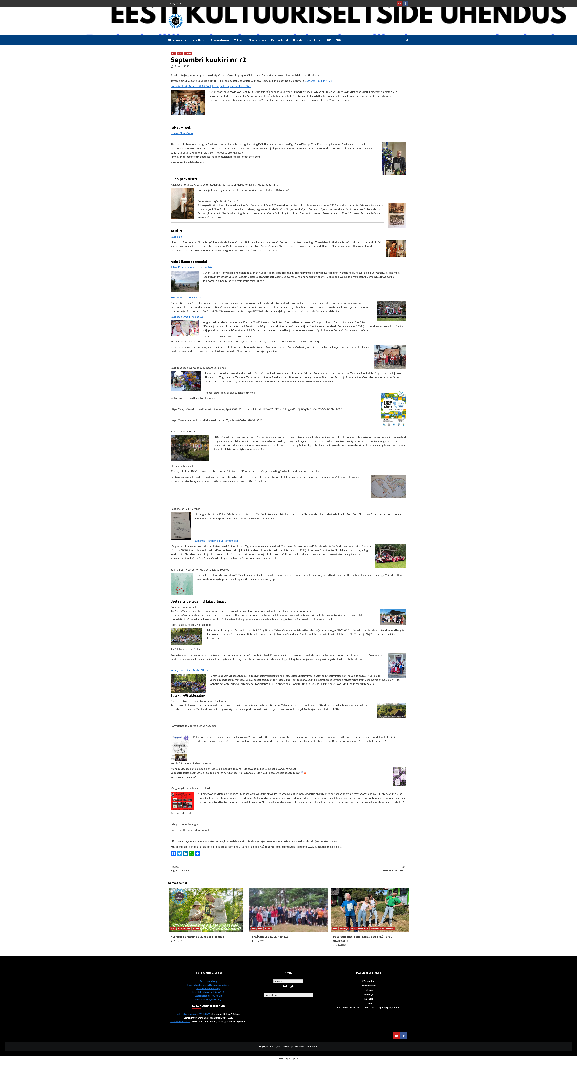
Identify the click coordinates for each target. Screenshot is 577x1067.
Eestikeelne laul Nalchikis (185, 508)
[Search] (407, 40)
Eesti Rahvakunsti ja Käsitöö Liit (208, 992)
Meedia (196, 40)
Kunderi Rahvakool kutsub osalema (191, 763)
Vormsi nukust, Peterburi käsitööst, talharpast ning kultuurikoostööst (211, 86)
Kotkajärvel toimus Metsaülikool (189, 670)
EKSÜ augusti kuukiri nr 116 (270, 936)
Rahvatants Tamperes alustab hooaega (193, 725)
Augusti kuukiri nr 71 (181, 868)
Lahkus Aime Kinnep (182, 133)
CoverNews (298, 1046)
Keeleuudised (369, 985)
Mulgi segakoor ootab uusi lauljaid (190, 788)
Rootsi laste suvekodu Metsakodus (191, 624)
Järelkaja (344, 928)
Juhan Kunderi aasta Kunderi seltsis (191, 267)
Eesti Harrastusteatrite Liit (208, 995)
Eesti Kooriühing (208, 981)
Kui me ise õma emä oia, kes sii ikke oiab (197, 936)
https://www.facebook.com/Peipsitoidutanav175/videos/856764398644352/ (216, 420)
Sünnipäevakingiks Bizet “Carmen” (218, 201)
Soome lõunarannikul (183, 431)
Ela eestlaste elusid (182, 465)
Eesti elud (176, 236)
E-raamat (368, 1003)
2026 (253, 928)
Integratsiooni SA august (185, 824)
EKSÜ (180, 53)
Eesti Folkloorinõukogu (208, 988)
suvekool (390, 928)
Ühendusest (175, 40)
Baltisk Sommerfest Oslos (185, 649)
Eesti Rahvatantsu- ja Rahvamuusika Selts (208, 984)
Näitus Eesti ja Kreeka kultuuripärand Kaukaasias (199, 701)
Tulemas (239, 40)
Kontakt (312, 40)
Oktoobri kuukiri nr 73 (394, 868)
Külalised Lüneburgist (183, 607)
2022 (173, 53)
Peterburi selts (377, 928)
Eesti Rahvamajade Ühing (208, 999)
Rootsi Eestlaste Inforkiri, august (190, 829)
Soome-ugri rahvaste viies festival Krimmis (227, 336)
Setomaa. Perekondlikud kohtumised (216, 540)
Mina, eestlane (258, 40)
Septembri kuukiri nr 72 (318, 80)
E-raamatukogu (220, 40)
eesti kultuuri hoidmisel (252, 190)
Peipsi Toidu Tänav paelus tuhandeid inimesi (230, 392)
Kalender (368, 998)
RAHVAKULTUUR (180, 1021)
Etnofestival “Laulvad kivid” (187, 297)
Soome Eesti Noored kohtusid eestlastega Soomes (200, 569)
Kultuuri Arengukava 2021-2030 (193, 1014)
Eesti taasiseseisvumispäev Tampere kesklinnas (198, 367)
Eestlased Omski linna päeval (187, 316)
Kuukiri (188, 53)
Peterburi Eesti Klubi (359, 928)
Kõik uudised (368, 981)
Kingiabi (297, 40)
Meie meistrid (279, 40)
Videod (196, 928)
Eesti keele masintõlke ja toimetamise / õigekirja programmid (368, 1007)
